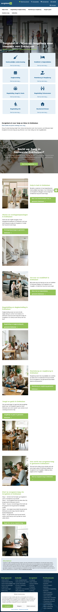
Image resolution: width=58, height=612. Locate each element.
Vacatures (46, 580)
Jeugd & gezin (47, 9)
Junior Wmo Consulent (50, 597)
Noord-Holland (34, 583)
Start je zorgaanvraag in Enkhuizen (42, 476)
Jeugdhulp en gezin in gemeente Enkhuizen (13, 416)
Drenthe (32, 585)
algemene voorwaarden (27, 569)
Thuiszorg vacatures (49, 601)
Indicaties (14, 13)
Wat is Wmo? (5, 580)
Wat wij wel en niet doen (22, 582)
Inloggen (53, 5)
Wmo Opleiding (48, 608)
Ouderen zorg (5, 13)
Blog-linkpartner (20, 590)
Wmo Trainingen (48, 604)
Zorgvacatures (48, 603)
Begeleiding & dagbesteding (18, 9)
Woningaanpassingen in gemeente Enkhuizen (14, 231)
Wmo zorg (4, 590)
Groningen (32, 589)
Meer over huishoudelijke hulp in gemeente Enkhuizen (41, 200)
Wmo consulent (48, 592)
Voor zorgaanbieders (21, 580)
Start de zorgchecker (28, 164)
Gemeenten (45, 1)
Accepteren (7, 606)
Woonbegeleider (48, 594)
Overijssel (32, 580)
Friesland (32, 587)
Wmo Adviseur (48, 596)
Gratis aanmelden (21, 583)
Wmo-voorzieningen (7, 585)
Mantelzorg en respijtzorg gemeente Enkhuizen (42, 387)
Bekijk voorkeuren (31, 606)
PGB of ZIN (5, 587)
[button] (56, 190)
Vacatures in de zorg (49, 599)
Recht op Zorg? (25, 1)
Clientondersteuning (7, 582)
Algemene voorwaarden (23, 609)
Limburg (32, 590)
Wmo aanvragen (6, 589)
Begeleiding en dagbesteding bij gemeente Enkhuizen (13, 325)
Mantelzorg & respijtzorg (34, 9)
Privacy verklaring (14, 609)
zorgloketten (35, 565)
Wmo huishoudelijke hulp (8, 583)
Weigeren (19, 606)
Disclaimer (19, 587)
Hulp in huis (5, 9)
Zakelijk (54, 1)
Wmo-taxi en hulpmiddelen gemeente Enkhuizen (40, 292)
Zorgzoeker (36, 1)
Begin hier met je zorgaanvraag (13, 523)
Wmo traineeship (48, 606)
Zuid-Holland (33, 582)
